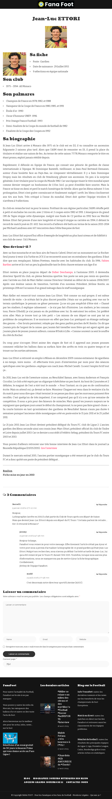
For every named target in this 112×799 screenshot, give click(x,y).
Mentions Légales (81, 795)
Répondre (103, 505)
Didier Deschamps (62, 272)
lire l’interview (49, 448)
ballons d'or (8, 711)
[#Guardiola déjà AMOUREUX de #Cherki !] (47, 761)
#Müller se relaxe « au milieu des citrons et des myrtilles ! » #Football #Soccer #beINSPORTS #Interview (64, 707)
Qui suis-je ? (95, 795)
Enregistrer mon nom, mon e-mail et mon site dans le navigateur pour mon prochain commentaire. (45, 647)
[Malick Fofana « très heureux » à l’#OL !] (47, 740)
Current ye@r (10, 659)
